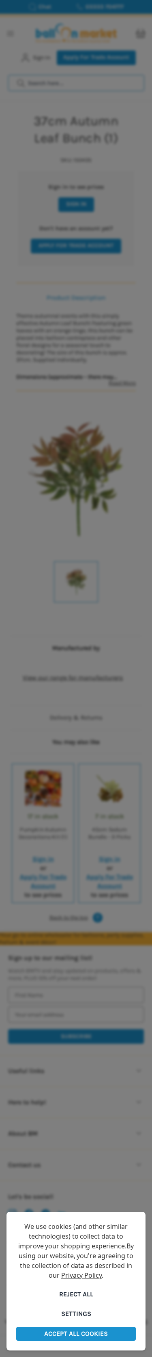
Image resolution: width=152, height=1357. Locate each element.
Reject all (76, 1294)
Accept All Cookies (76, 1333)
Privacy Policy (81, 1275)
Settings (76, 1314)
